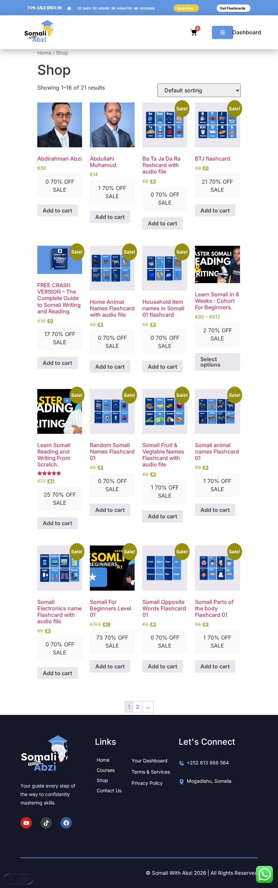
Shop (102, 780)
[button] (18, 879)
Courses (106, 770)
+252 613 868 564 (208, 762)
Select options (210, 362)
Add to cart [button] (57, 210)
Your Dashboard (149, 760)
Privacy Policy (147, 783)
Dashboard (246, 32)
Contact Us (109, 790)
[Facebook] (66, 823)
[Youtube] (26, 823)
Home (44, 53)
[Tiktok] (46, 823)
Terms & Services (151, 772)
